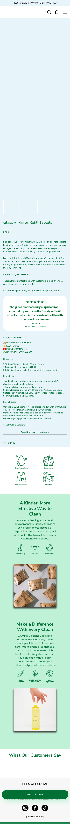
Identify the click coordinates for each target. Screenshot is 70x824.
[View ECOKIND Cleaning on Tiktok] (45, 808)
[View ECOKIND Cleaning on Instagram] (25, 808)
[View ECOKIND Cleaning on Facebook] (35, 808)
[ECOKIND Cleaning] (13, 12)
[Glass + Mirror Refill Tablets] (10, 207)
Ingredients (8, 376)
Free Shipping (9, 401)
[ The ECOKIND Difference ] (15, 425)
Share (11, 443)
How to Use (8, 359)
